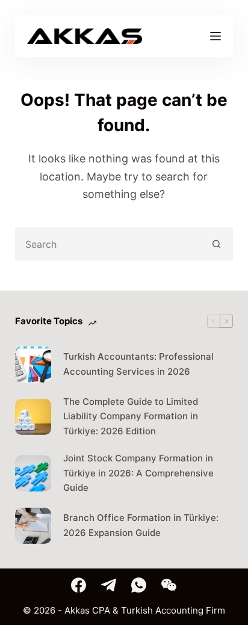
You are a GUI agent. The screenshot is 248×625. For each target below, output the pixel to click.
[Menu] (215, 36)
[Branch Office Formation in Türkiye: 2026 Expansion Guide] (33, 526)
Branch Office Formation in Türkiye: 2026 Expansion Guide (141, 525)
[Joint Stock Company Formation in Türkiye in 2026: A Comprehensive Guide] (33, 473)
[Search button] (216, 244)
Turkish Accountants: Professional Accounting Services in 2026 (138, 364)
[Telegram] (108, 585)
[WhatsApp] (138, 585)
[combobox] (109, 243)
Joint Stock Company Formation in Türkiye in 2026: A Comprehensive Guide (138, 473)
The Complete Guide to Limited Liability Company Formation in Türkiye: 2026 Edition (130, 416)
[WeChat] (168, 585)
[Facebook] (78, 585)
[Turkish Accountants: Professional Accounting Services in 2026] (33, 364)
